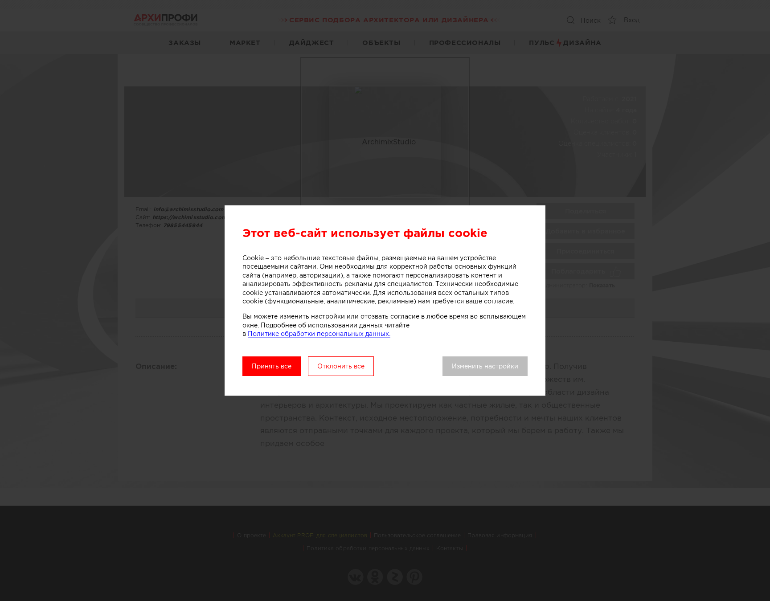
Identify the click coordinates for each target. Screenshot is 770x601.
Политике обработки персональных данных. (319, 333)
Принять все (271, 366)
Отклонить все (341, 366)
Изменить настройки (485, 366)
